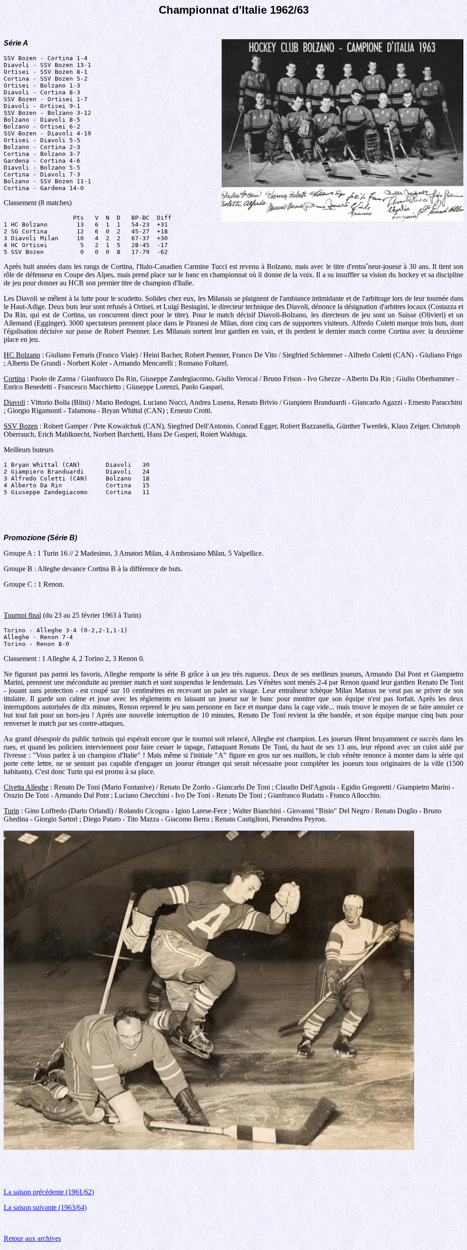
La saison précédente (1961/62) (49, 1192)
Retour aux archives (32, 1238)
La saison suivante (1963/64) (45, 1207)
